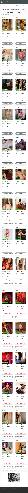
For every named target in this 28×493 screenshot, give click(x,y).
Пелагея (17, 257)
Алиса (16, 290)
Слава (3, 107)
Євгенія (17, 137)
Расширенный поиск (22, 6)
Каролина (17, 197)
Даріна (16, 380)
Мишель (3, 17)
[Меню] (26, 2)
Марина (17, 107)
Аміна (3, 47)
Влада (16, 440)
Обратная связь (17, 491)
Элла (3, 380)
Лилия (3, 257)
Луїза (3, 77)
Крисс (16, 410)
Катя (16, 320)
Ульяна (3, 197)
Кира (3, 320)
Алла (16, 17)
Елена (16, 227)
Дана (16, 47)
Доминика (4, 167)
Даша (3, 137)
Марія (16, 77)
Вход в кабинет (17, 488)
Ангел (3, 227)
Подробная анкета (7, 43)
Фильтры (3, 5)
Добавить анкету (6, 488)
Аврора (3, 290)
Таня (3, 350)
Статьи (8, 491)
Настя (16, 167)
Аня (16, 350)
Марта (4, 410)
